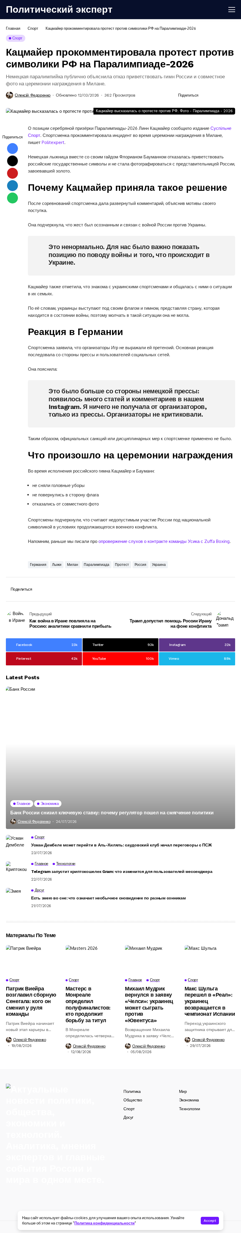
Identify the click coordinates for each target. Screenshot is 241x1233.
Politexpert (53, 142)
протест (122, 565)
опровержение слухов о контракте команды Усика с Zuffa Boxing (164, 541)
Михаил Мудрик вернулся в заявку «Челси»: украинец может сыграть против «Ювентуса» (149, 1004)
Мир (183, 1091)
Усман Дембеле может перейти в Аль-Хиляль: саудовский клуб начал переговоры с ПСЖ (121, 845)
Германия (38, 565)
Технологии (189, 1108)
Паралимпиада (96, 565)
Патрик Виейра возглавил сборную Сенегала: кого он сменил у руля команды (31, 1001)
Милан (72, 565)
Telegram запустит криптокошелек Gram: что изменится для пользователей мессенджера (121, 871)
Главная (13, 28)
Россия (140, 565)
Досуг (128, 1117)
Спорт (33, 28)
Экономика (189, 1100)
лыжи (56, 565)
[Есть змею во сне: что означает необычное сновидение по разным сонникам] (16, 898)
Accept (210, 1221)
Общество (132, 1100)
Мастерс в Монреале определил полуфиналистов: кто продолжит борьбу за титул (88, 1004)
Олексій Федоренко (33, 95)
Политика (132, 1091)
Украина (159, 565)
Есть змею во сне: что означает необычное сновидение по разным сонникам (108, 898)
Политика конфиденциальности (104, 1223)
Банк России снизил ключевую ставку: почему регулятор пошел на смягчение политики (111, 813)
